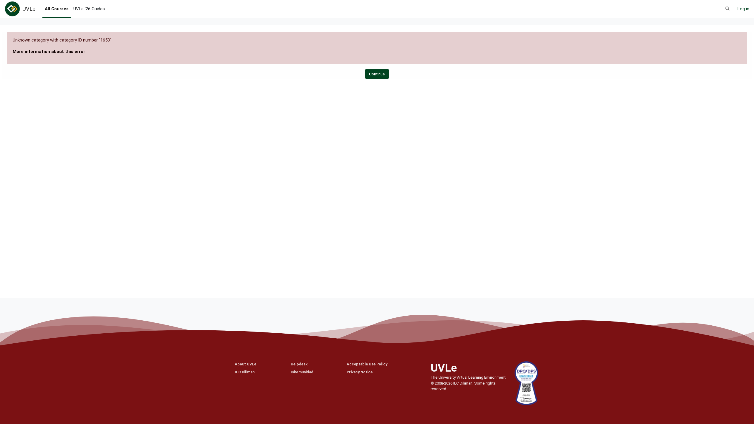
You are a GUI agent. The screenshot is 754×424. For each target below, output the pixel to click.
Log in (743, 8)
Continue (377, 74)
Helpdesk (299, 364)
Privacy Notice (360, 372)
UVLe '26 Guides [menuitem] (89, 8)
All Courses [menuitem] (57, 8)
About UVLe (245, 364)
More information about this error (49, 51)
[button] (727, 9)
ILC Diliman (244, 372)
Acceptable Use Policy (367, 364)
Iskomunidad (302, 372)
